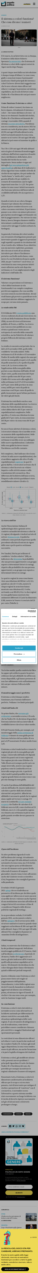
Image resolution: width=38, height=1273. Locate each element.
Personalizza (18, 654)
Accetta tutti (19, 648)
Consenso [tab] (5, 616)
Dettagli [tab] (14, 616)
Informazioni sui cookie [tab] (28, 616)
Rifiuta (19, 660)
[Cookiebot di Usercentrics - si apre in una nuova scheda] (28, 611)
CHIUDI (34, 1237)
